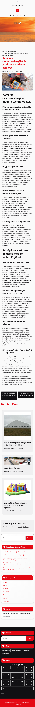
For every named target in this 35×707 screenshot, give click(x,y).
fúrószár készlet (6, 616)
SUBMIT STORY (17, 5)
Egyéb (5, 582)
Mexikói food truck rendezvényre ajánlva (15, 555)
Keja (17, 22)
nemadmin (19, 71)
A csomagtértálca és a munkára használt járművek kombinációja (15, 559)
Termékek (6, 595)
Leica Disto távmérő (12, 468)
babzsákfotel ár (14, 613)
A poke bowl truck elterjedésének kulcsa (15, 552)
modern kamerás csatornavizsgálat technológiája (18, 113)
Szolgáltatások (7, 591)
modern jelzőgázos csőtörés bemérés (14, 266)
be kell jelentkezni (23, 527)
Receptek (5, 588)
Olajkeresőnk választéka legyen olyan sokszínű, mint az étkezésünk (17, 568)
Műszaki (5, 585)
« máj (2, 693)
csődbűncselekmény (25, 613)
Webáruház (6, 601)
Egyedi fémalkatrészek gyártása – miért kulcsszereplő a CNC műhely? (14, 564)
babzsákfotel (6, 613)
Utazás (5, 598)
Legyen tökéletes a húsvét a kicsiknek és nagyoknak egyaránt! (15, 505)
